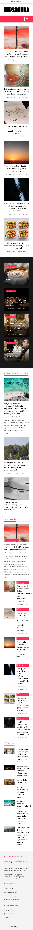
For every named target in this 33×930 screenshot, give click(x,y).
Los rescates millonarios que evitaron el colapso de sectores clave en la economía (16, 863)
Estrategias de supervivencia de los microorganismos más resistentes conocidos (16, 91)
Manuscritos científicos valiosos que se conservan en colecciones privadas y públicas (16, 130)
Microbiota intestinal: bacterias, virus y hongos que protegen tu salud (16, 245)
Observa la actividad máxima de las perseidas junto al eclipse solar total (16, 168)
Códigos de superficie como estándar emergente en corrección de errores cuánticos (16, 207)
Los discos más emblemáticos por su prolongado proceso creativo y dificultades (16, 506)
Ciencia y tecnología (12, 540)
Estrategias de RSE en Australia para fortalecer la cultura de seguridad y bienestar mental (15, 466)
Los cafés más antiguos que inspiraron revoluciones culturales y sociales (22, 755)
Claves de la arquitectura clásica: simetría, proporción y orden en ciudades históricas (22, 788)
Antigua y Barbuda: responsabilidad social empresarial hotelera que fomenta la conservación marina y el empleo (15, 409)
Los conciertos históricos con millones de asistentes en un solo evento (22, 771)
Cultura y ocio (11, 265)
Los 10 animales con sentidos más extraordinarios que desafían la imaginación (23, 728)
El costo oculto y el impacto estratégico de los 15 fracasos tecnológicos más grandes (16, 54)
